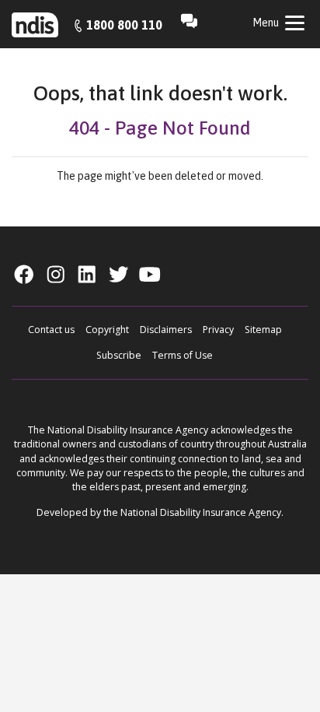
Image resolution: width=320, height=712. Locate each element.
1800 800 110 (124, 25)
